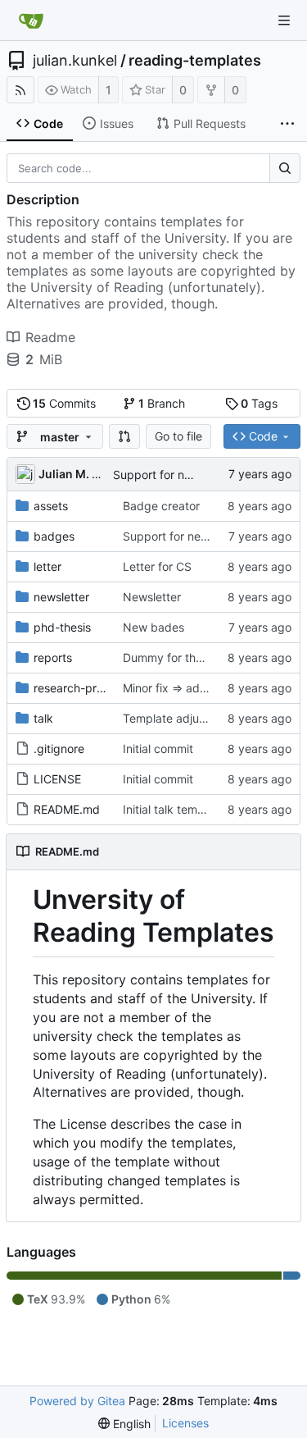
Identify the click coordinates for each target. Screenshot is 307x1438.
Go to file (178, 436)
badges (54, 536)
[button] (124, 436)
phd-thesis (62, 627)
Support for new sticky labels (191, 475)
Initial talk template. (175, 809)
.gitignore (59, 749)
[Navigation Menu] (284, 20)
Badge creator (161, 506)
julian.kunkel (75, 60)
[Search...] (284, 168)
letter (47, 566)
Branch (161, 403)
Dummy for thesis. (171, 657)
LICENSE (57, 779)
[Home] (31, 20)
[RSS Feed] (20, 89)
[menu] (124, 1424)
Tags (259, 403)
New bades (153, 627)
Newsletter (152, 597)
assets (51, 506)
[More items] (287, 124)
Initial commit (158, 749)
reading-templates (195, 60)
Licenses (185, 1423)
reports (53, 657)
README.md (67, 809)
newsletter (61, 597)
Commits (64, 403)
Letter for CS (157, 566)
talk (43, 718)
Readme (50, 337)
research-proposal (83, 688)
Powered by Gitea (77, 1401)
